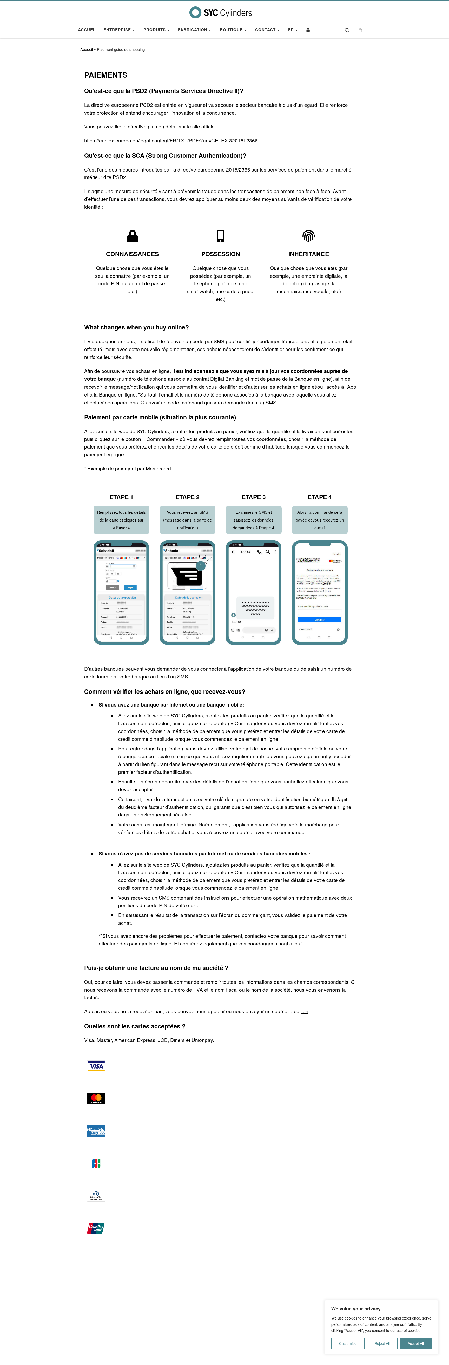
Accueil (86, 49)
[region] (381, 1327)
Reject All (382, 1343)
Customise (347, 1343)
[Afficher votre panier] (360, 29)
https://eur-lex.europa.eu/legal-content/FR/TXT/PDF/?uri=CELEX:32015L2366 (171, 140)
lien (304, 1010)
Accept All (416, 1343)
